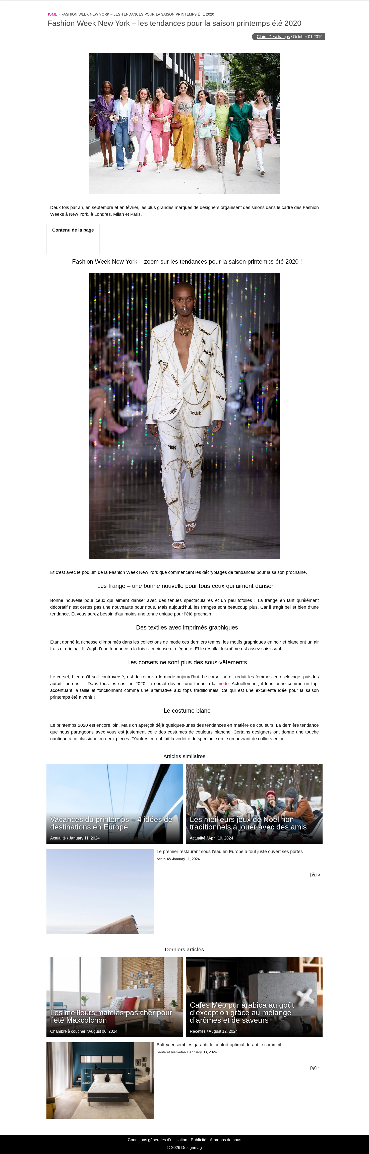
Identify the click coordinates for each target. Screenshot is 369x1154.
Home (51, 14)
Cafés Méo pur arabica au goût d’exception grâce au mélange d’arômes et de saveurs (242, 1012)
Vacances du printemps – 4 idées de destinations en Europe (111, 823)
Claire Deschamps (273, 37)
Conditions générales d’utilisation (157, 1140)
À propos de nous (225, 1140)
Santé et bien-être (171, 1052)
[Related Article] (254, 804)
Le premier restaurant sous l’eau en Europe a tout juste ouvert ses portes (230, 851)
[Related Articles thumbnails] (100, 891)
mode (223, 683)
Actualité (197, 838)
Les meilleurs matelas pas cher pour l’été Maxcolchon (111, 1016)
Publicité (198, 1140)
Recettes (198, 1031)
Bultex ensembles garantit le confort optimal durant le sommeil (219, 1044)
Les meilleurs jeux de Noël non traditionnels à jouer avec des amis (248, 823)
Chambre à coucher (67, 1031)
